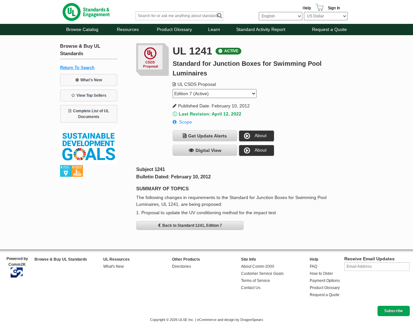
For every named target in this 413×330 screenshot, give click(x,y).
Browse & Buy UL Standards (61, 259)
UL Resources (116, 259)
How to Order (321, 273)
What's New (91, 80)
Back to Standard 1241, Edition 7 (192, 225)
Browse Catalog (82, 29)
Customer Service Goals (262, 273)
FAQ (313, 266)
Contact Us (250, 287)
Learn (214, 29)
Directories (181, 266)
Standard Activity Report (260, 29)
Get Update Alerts (207, 135)
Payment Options (325, 280)
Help (307, 8)
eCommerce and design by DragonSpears (230, 320)
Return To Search (77, 67)
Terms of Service (255, 280)
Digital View (208, 150)
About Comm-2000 (257, 266)
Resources (128, 29)
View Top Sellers (91, 95)
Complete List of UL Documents (91, 114)
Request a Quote (329, 29)
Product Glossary (174, 29)
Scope (185, 122)
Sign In (334, 8)
